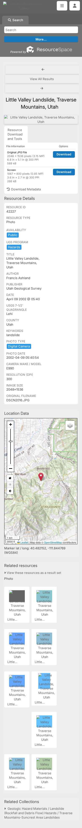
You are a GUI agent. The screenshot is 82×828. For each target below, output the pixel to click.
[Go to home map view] (10, 478)
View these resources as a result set (33, 573)
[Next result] (42, 88)
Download (64, 154)
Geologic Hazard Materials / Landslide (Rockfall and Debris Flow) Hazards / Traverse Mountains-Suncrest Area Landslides (38, 813)
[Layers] (70, 425)
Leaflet (24, 542)
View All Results (42, 79)
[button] (41, 477)
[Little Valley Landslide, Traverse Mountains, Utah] (41, 119)
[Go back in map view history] (10, 491)
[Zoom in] (10, 424)
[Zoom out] (10, 468)
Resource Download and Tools (15, 134)
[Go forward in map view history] (10, 484)
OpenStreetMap (53, 542)
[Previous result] (43, 69)
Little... (12, 619)
